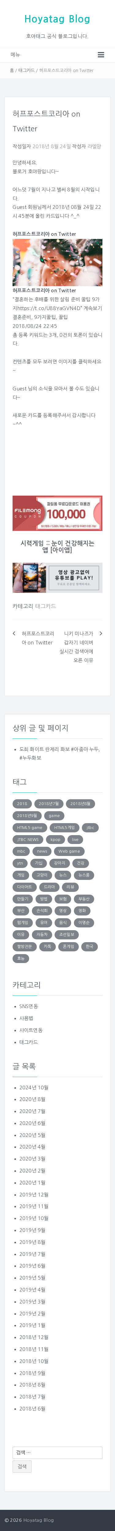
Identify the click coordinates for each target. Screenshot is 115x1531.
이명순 (84, 923)
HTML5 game (30, 828)
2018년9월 (27, 816)
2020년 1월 (32, 1182)
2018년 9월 (32, 1373)
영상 (63, 911)
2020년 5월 (32, 1135)
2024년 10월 (33, 1087)
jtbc (90, 828)
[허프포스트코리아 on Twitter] (57, 261)
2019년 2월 (32, 1313)
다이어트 (24, 887)
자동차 (42, 935)
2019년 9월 (32, 1230)
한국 (89, 947)
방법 (44, 899)
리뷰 (70, 887)
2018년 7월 (32, 1396)
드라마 (49, 887)
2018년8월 (80, 804)
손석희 (42, 911)
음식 (63, 923)
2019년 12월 (33, 1194)
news (42, 851)
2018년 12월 (33, 1337)
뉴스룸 (84, 875)
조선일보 (66, 935)
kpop (56, 840)
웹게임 (22, 923)
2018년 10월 (33, 1361)
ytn (20, 863)
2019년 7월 (32, 1254)
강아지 (59, 863)
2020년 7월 (32, 1111)
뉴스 (63, 875)
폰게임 (68, 947)
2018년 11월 (33, 1349)
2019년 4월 (32, 1289)
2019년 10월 (33, 1218)
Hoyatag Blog (57, 19)
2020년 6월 (32, 1123)
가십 (38, 863)
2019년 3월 (32, 1301)
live (75, 840)
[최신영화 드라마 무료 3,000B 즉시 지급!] (57, 513)
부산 (21, 911)
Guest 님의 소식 (30, 388)
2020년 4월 (32, 1146)
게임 (21, 875)
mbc (21, 851)
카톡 (47, 947)
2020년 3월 (32, 1158)
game (54, 816)
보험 (63, 899)
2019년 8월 (32, 1242)
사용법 (26, 1018)
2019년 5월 (32, 1277)
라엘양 (94, 146)
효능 (21, 959)
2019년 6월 (32, 1265)
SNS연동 (28, 1006)
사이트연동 (31, 1030)
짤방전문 (24, 947)
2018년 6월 (32, 1408)
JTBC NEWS (28, 840)
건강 (80, 863)
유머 (44, 923)
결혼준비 (22, 317)
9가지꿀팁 (45, 317)
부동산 (84, 899)
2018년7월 (49, 804)
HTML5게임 (64, 828)
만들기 (22, 899)
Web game (69, 851)
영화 (82, 911)
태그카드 (26, 70)
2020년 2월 (32, 1170)
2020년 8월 (32, 1099)
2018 (22, 804)
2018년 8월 (32, 1384)
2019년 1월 (32, 1325)
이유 (21, 935)
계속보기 (92, 308)
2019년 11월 (33, 1206)
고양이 (42, 875)
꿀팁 (63, 317)
